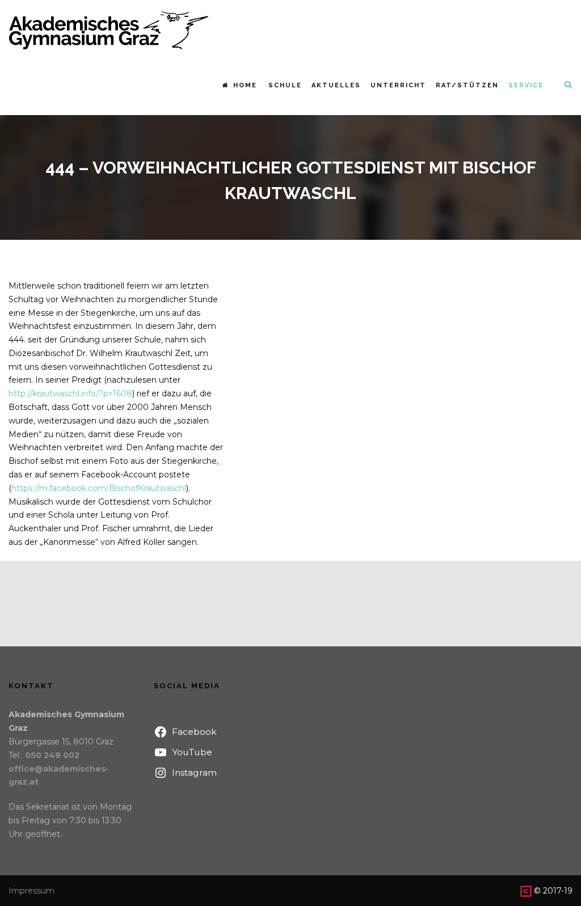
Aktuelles (336, 85)
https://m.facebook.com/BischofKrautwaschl (98, 488)
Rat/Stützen (467, 85)
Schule (285, 85)
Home (245, 85)
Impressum (31, 891)
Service (526, 85)
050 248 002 (52, 755)
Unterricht (398, 85)
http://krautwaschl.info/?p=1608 (70, 393)
